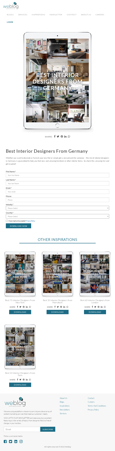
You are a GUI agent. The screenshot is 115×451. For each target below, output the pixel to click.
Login (10, 22)
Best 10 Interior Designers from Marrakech (57, 301)
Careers (100, 14)
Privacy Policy (93, 409)
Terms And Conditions (97, 406)
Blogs (10, 14)
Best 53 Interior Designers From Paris (20, 374)
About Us (86, 14)
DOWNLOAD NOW (18, 226)
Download (20, 312)
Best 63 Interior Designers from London (95, 301)
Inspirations (38, 14)
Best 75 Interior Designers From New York (20, 301)
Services (22, 14)
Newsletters (65, 409)
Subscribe (48, 429)
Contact (72, 14)
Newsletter (56, 14)
